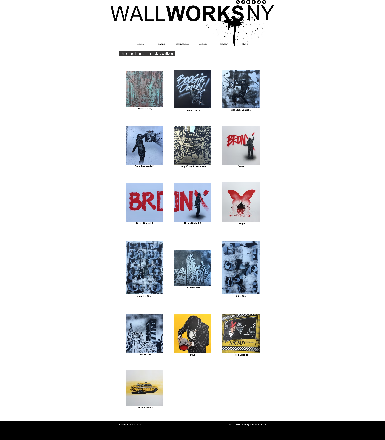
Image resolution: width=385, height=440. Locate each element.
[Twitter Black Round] (259, 2)
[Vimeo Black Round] (264, 2)
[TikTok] (243, 2)
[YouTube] (248, 2)
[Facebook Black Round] (254, 2)
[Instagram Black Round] (238, 2)
